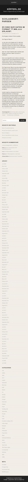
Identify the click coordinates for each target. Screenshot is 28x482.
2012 (3, 377)
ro (18, 33)
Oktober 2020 (5, 209)
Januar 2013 (4, 315)
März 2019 (4, 240)
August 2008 (4, 358)
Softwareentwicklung (6, 437)
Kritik (3, 416)
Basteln (3, 389)
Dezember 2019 (5, 223)
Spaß (3, 440)
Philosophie (4, 430)
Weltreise (4, 452)
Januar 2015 (4, 283)
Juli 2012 (4, 327)
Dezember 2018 (5, 245)
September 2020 (5, 211)
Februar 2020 (5, 219)
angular (3, 380)
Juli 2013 (4, 307)
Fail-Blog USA (5, 409)
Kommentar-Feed (5, 469)
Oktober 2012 (5, 319)
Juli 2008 (4, 360)
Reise (3, 435)
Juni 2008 (4, 363)
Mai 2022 (4, 190)
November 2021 (5, 192)
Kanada (3, 413)
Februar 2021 (5, 204)
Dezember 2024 (5, 180)
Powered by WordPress (14, 478)
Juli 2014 (4, 293)
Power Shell (4, 433)
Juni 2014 (4, 295)
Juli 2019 (4, 235)
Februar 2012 (5, 331)
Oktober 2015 (5, 274)
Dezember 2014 (5, 286)
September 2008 (5, 355)
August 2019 (4, 233)
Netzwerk (4, 425)
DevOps (3, 394)
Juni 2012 (4, 329)
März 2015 (4, 279)
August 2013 (4, 305)
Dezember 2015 (5, 271)
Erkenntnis (4, 401)
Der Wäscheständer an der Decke (11, 151)
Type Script (4, 445)
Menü (14, 2)
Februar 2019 (5, 243)
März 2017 (4, 269)
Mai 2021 (4, 199)
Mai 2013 (4, 312)
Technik (3, 442)
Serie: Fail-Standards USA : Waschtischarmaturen (9, 148)
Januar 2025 (4, 178)
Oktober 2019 (5, 228)
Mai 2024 (4, 183)
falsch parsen (5, 113)
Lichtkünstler (4, 145)
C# (2, 392)
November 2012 (5, 317)
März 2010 (4, 348)
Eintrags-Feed (5, 467)
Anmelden (4, 464)
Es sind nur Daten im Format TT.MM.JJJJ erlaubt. (13, 29)
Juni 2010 (4, 341)
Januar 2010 (4, 351)
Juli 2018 (4, 257)
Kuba (3, 418)
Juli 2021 (4, 197)
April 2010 (4, 346)
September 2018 (5, 252)
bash (3, 387)
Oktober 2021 (5, 195)
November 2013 (5, 300)
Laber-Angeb (4, 423)
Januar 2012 (4, 334)
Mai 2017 (4, 267)
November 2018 (5, 247)
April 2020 (4, 216)
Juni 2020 (4, 214)
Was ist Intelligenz (6, 132)
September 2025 (5, 173)
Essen (3, 406)
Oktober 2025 (5, 171)
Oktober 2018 (5, 250)
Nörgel (3, 428)
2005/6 (3, 373)
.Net (3, 370)
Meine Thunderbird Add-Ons (8, 128)
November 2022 (5, 185)
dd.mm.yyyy (21, 112)
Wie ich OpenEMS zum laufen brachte (10, 135)
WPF (3, 454)
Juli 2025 (4, 175)
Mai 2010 (4, 343)
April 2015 (4, 276)
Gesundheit (4, 411)
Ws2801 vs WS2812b (13, 145)
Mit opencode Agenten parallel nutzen (10, 130)
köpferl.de (14, 9)
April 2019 (4, 238)
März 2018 (4, 259)
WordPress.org (5, 471)
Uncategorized (5, 449)
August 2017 (4, 264)
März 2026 (4, 166)
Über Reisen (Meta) (6, 447)
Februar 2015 (5, 281)
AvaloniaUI (4, 382)
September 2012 (5, 322)
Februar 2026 (5, 168)
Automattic (20, 479)
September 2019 (5, 231)
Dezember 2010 (5, 339)
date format (12, 112)
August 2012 (4, 324)
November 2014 (5, 288)
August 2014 (4, 291)
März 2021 (4, 202)
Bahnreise (4, 385)
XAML (3, 457)
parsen (10, 113)
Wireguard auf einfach (6, 137)
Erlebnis (3, 404)
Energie (3, 399)
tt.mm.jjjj (14, 113)
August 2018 (4, 255)
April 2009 (4, 353)
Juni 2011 (4, 336)
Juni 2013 (4, 310)
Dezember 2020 (5, 207)
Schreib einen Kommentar (13, 115)
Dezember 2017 (5, 262)
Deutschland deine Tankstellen (16, 156)
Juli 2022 (4, 187)
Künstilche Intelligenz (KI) (7, 421)
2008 (3, 375)
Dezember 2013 (5, 298)
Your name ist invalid (7, 108)
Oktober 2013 (5, 303)
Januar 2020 (4, 221)
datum (16, 112)
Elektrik (3, 397)
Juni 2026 (4, 163)
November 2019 (5, 226)
